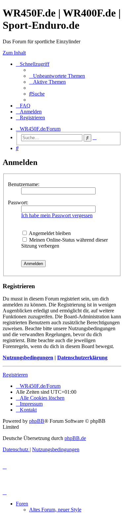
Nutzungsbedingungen (28, 357)
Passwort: (18, 202)
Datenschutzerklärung (82, 357)
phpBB (36, 421)
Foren (22, 503)
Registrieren (15, 375)
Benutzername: (23, 184)
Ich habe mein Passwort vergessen (57, 215)
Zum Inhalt (14, 53)
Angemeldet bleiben (49, 233)
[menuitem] (57, 76)
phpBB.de (75, 438)
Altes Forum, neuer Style (55, 509)
